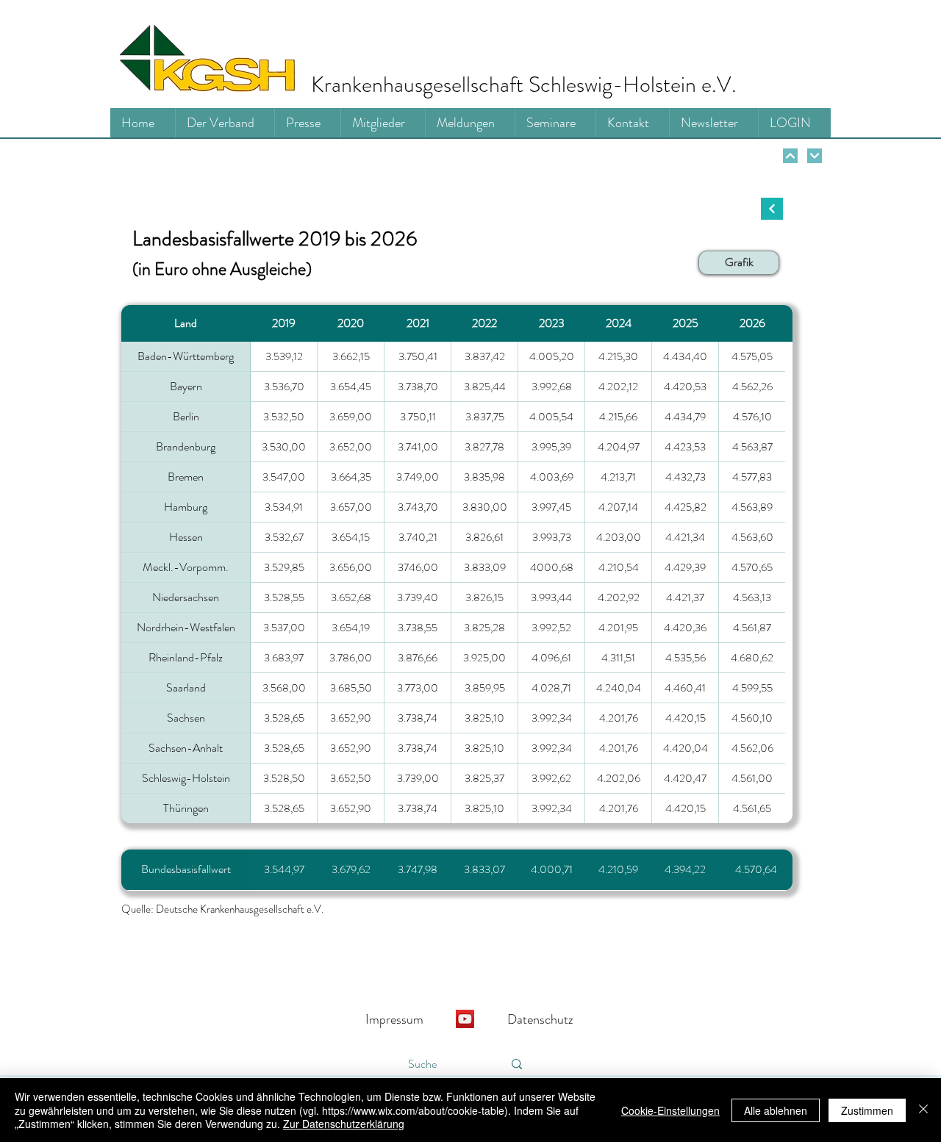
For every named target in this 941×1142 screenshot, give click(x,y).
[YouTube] (465, 1019)
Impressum (394, 1019)
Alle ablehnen (775, 1110)
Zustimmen (867, 1110)
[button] (738, 263)
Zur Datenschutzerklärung (343, 1123)
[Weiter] (790, 155)
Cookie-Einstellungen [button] (670, 1110)
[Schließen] (923, 1110)
